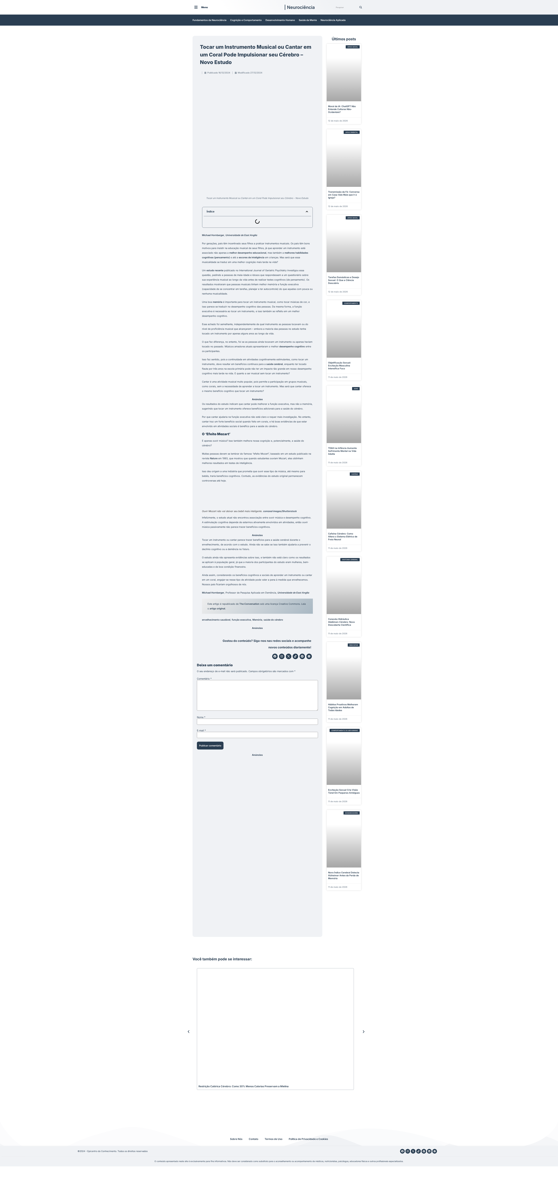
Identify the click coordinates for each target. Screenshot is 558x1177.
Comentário (204, 678)
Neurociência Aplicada (333, 20)
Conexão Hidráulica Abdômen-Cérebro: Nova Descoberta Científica (341, 622)
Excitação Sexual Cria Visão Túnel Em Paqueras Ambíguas (344, 791)
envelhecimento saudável (216, 619)
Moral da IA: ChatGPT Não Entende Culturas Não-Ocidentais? (342, 109)
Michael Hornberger (213, 235)
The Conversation (249, 603)
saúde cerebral (274, 364)
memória (217, 301)
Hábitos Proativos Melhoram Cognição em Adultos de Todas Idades (343, 707)
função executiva (241, 619)
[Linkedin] (429, 1151)
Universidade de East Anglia (241, 235)
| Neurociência (299, 7)
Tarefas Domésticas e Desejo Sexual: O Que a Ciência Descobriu (343, 280)
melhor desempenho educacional (247, 252)
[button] (307, 211)
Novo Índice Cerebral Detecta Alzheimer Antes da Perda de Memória (343, 875)
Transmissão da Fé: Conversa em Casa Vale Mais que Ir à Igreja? (344, 194)
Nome (201, 717)
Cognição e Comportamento (246, 20)
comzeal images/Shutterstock (280, 511)
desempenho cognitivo (292, 346)
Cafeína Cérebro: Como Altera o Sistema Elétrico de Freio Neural (342, 536)
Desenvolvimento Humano (280, 20)
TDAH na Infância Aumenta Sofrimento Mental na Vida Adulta (342, 451)
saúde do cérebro (273, 619)
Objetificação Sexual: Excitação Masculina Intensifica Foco (339, 365)
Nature (214, 458)
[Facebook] (275, 656)
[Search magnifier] (361, 7)
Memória (257, 619)
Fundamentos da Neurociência (209, 20)
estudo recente (214, 270)
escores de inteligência (251, 257)
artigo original (217, 608)
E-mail (201, 730)
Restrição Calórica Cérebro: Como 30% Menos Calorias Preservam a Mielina (243, 1086)
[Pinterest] (302, 656)
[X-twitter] (288, 656)
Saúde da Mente (308, 20)
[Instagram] (282, 656)
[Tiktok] (295, 656)
